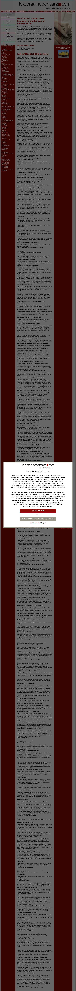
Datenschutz (70, 528)
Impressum (62, 528)
